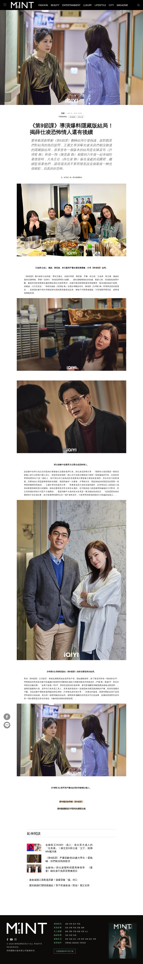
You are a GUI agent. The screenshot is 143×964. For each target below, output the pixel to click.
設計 (74, 939)
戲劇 (66, 931)
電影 (70, 931)
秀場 (78, 923)
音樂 (74, 931)
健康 (82, 927)
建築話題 (75, 942)
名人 (86, 931)
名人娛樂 (58, 931)
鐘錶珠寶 (58, 935)
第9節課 (73, 117)
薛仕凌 (80, 117)
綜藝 (78, 931)
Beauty (55, 5)
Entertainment (71, 5)
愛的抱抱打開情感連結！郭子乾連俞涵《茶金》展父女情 (59, 885)
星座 (82, 939)
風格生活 (58, 939)
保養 (70, 927)
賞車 (94, 939)
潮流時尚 (58, 924)
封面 (82, 931)
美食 (66, 939)
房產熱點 (68, 942)
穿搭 (70, 923)
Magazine (122, 5)
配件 (74, 923)
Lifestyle (100, 5)
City (111, 5)
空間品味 (83, 942)
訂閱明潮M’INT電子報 (65, 951)
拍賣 (74, 935)
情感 (86, 939)
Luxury (87, 5)
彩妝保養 (58, 927)
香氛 (74, 927)
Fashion (43, 5)
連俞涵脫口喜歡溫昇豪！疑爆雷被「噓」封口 (53, 879)
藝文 (90, 939)
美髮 (78, 927)
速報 (66, 923)
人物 (78, 939)
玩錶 (66, 935)
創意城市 (58, 943)
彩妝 (66, 927)
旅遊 (70, 939)
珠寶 (70, 935)
